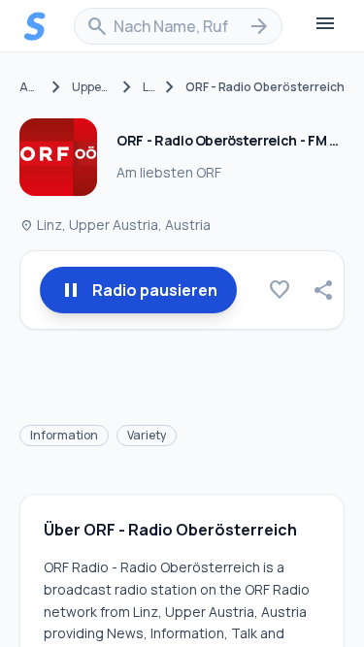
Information (64, 435)
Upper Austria (92, 87)
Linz (148, 87)
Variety (146, 435)
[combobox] (178, 26)
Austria (30, 87)
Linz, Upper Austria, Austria (115, 224)
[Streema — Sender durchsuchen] (34, 26)
